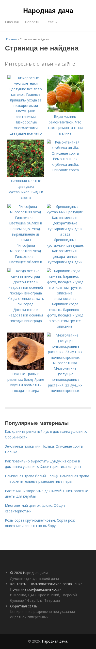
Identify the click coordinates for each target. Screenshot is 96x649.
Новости (32, 22)
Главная (12, 22)
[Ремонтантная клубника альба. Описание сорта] (65, 153)
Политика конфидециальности (36, 589)
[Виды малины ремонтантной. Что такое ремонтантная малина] (65, 111)
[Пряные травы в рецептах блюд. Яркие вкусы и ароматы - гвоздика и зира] (25, 368)
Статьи (52, 22)
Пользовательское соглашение (56, 583)
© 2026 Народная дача (29, 572)
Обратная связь (23, 606)
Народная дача (48, 10)
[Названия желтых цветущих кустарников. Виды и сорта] (25, 175)
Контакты (18, 583)
